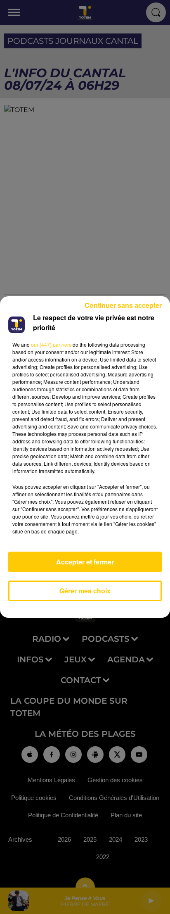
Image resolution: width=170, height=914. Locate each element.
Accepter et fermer (85, 561)
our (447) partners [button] (51, 344)
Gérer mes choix (85, 590)
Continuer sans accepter (123, 305)
